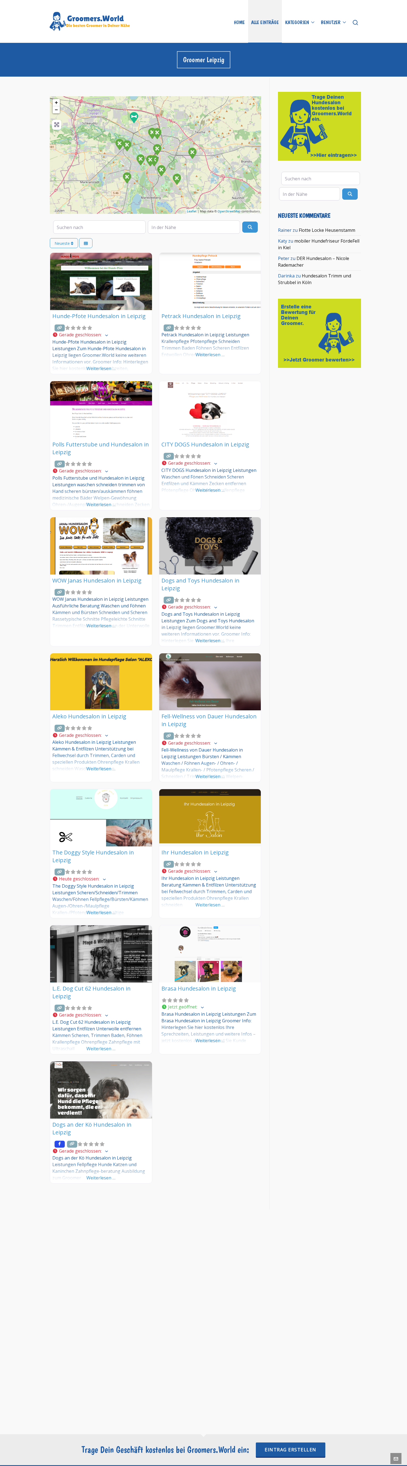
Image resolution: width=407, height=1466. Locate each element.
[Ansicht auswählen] (85, 243)
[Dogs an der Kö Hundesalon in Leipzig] (140, 160)
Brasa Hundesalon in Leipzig (198, 988)
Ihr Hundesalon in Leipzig (195, 852)
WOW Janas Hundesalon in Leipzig (96, 580)
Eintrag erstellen (290, 1450)
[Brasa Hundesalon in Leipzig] (127, 145)
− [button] (56, 110)
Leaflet (192, 211)
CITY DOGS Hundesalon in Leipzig (205, 444)
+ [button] (56, 102)
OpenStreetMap (229, 211)
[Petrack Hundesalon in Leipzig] (127, 177)
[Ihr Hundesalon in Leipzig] (150, 160)
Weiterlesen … (100, 368)
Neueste (63, 243)
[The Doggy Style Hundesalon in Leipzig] (157, 149)
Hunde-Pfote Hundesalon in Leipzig (99, 316)
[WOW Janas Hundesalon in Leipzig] (177, 179)
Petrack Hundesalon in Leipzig (201, 316)
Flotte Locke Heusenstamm (327, 230)
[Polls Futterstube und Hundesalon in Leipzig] (134, 117)
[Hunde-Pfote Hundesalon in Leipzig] (119, 144)
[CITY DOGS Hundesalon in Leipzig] (192, 153)
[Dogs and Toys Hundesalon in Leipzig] (161, 170)
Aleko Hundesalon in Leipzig (89, 716)
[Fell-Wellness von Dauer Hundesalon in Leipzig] (157, 133)
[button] (101, 335)
